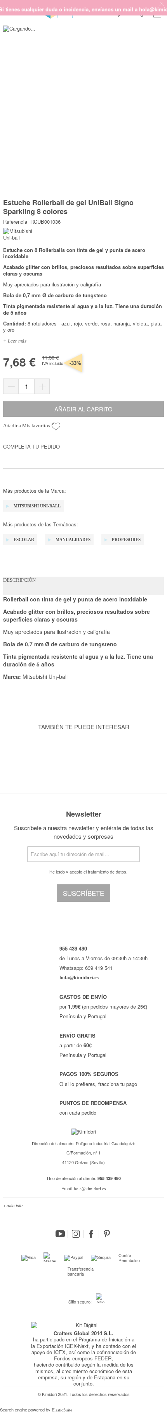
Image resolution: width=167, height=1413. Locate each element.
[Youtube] (60, 1234)
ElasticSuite (62, 1410)
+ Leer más (14, 341)
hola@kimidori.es (90, 1188)
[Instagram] (76, 1234)
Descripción (19, 580)
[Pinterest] (107, 1234)
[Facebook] (91, 1234)
